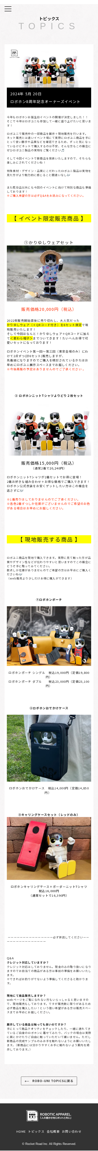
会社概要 (53, 1131)
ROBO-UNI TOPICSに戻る (52, 1081)
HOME (21, 1131)
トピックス (36, 1131)
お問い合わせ (72, 1131)
